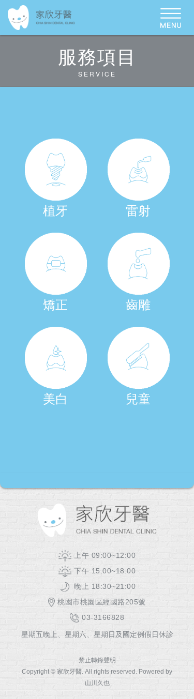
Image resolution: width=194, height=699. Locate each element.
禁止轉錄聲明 (97, 660)
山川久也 (97, 683)
